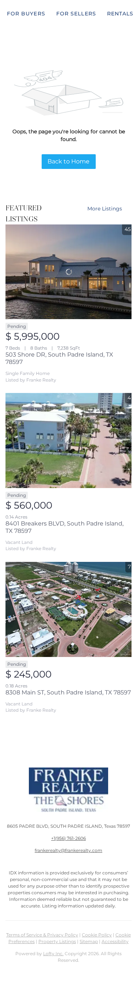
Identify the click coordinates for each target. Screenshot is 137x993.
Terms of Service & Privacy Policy (42, 935)
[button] (26, 14)
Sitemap (89, 941)
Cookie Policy (97, 935)
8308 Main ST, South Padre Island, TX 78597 (68, 692)
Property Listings (57, 941)
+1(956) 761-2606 (68, 838)
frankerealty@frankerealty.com (68, 850)
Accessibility (115, 941)
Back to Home (68, 161)
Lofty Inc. (53, 953)
